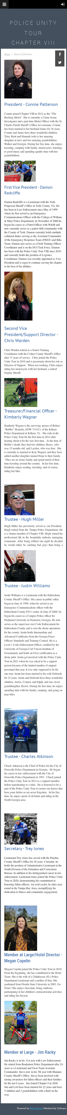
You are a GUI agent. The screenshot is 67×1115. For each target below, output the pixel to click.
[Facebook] (59, 54)
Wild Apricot (36, 1108)
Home (7, 54)
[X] (59, 62)
